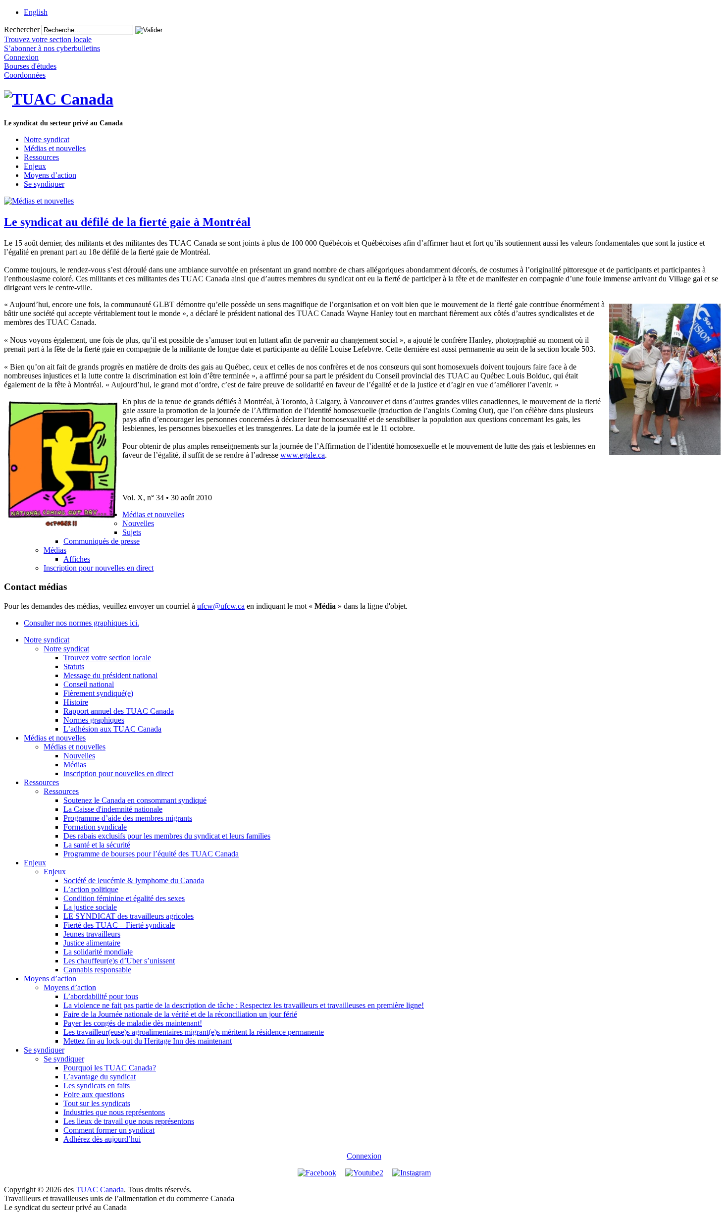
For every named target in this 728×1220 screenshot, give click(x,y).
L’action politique (90, 889)
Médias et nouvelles (55, 148)
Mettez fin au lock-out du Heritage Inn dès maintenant (147, 1041)
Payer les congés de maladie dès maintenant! (132, 1023)
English (36, 12)
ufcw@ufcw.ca (221, 606)
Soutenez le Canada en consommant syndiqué (135, 800)
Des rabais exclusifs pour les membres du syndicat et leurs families (166, 836)
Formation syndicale (95, 827)
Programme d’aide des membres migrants (127, 818)
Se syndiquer (44, 184)
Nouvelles (138, 523)
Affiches (76, 559)
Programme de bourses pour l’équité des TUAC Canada (151, 853)
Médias (55, 550)
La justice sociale (90, 907)
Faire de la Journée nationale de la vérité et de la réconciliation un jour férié (180, 1014)
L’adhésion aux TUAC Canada (112, 729)
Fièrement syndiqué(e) (98, 693)
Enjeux (35, 166)
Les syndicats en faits (96, 1085)
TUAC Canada (100, 1189)
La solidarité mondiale (98, 952)
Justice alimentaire (91, 943)
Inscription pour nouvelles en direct (99, 568)
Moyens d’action (50, 175)
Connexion (364, 1156)
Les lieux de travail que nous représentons (128, 1121)
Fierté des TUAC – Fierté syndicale (119, 925)
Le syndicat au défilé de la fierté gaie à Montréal (127, 221)
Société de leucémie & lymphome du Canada (133, 880)
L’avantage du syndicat (99, 1076)
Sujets (131, 532)
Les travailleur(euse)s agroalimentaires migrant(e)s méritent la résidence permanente (193, 1032)
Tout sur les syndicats (96, 1103)
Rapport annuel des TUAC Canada (118, 711)
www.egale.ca (302, 455)
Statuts (73, 666)
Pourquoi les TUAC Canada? (109, 1067)
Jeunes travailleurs (91, 934)
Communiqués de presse (101, 541)
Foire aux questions (93, 1094)
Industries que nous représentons (114, 1112)
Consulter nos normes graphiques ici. (81, 623)
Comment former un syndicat (109, 1130)
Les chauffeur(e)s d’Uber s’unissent (119, 960)
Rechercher (22, 29)
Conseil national (88, 684)
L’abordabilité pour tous (100, 996)
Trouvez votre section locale (107, 657)
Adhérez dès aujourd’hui (102, 1139)
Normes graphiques (93, 720)
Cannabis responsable (97, 969)
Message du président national (110, 675)
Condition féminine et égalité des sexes (124, 898)
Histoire (75, 702)
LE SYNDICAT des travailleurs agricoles (128, 916)
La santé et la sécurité (96, 845)
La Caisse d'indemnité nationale (112, 809)
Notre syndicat (46, 139)
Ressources (41, 157)
